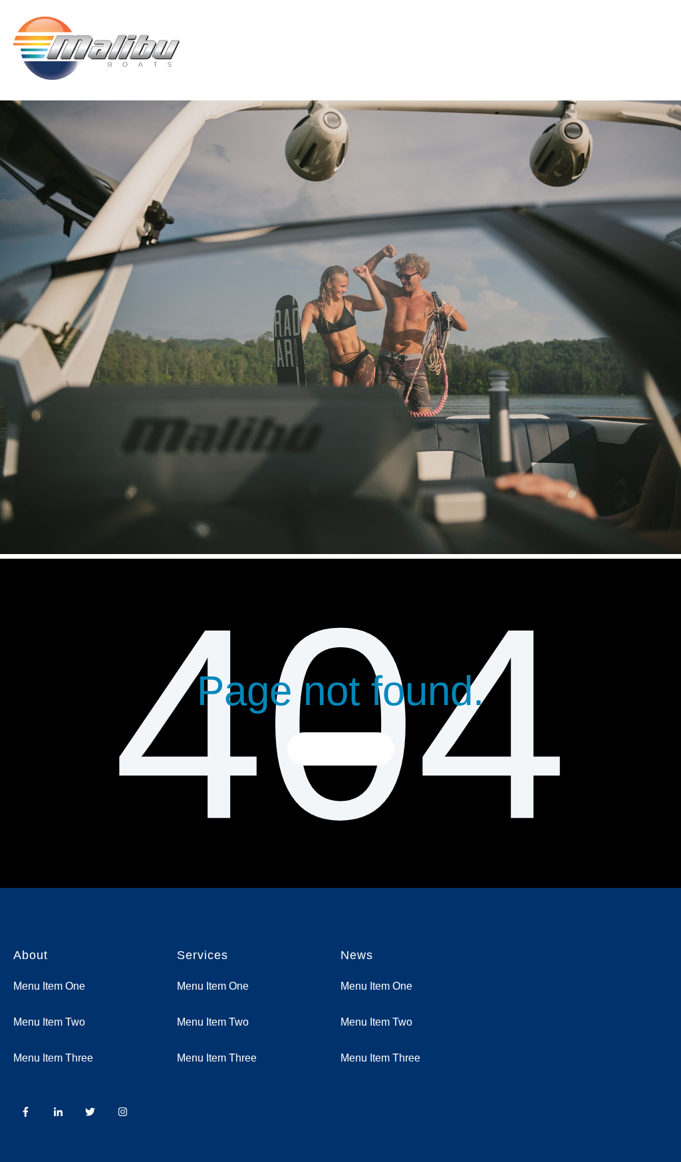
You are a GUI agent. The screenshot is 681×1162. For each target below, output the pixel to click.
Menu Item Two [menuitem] (49, 1022)
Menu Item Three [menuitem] (53, 1058)
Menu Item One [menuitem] (49, 986)
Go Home (340, 748)
